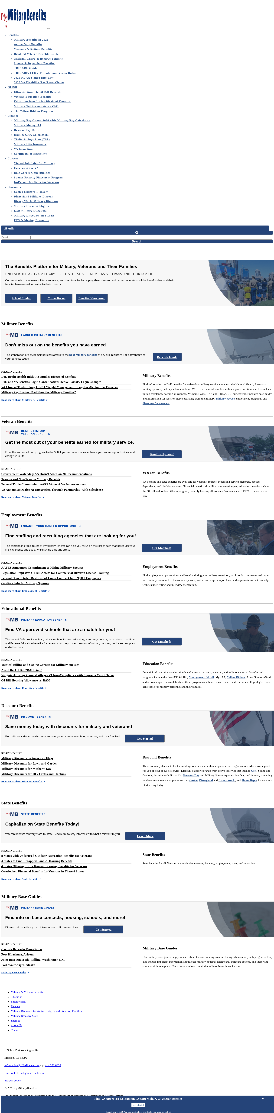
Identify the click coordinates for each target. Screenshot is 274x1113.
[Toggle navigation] (48, 28)
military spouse (225, 398)
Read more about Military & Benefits (23, 399)
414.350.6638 (53, 1065)
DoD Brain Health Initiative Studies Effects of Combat (38, 376)
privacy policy (12, 1080)
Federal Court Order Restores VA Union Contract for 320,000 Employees (51, 578)
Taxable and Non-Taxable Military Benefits (30, 479)
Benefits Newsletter (91, 298)
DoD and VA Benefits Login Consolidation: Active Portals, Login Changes (51, 382)
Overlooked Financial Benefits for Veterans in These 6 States (42, 871)
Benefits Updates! (162, 454)
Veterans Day (191, 775)
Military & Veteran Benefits (27, 992)
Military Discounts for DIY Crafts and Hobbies (33, 774)
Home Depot (249, 780)
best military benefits (83, 355)
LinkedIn (38, 1072)
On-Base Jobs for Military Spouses (25, 583)
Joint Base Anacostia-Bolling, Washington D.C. (33, 959)
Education (16, 996)
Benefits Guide (167, 357)
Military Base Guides (13, 972)
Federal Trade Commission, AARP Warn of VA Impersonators (43, 484)
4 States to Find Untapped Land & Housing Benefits (36, 861)
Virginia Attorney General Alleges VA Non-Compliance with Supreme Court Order (57, 675)
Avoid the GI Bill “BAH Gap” (21, 670)
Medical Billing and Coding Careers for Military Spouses (40, 664)
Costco (193, 780)
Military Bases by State (24, 1015)
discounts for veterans (156, 403)
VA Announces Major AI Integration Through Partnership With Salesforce (52, 489)
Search (137, 241)
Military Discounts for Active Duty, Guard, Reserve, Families (46, 1011)
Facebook (10, 1072)
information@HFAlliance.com (21, 1065)
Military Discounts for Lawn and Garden (29, 763)
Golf (253, 770)
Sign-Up (9, 228)
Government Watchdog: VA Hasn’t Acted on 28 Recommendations (46, 474)
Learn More (145, 836)
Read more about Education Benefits (22, 688)
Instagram (25, 1072)
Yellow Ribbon (236, 677)
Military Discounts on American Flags (27, 758)
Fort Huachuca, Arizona (17, 954)
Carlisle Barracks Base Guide (21, 949)
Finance (15, 1006)
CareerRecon (56, 298)
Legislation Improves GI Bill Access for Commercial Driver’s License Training (55, 572)
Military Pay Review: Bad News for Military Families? (38, 392)
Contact (15, 1030)
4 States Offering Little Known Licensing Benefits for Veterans (44, 866)
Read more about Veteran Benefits (21, 497)
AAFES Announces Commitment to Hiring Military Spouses (42, 567)
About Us (16, 1025)
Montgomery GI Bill (201, 677)
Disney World (227, 780)
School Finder (21, 298)
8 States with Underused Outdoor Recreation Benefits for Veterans (46, 855)
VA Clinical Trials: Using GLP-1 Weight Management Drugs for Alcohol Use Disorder (59, 387)
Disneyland (206, 780)
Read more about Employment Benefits (24, 590)
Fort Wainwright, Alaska (18, 965)
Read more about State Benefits (19, 879)
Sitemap (15, 1020)
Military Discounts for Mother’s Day (26, 768)
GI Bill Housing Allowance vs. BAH (25, 680)
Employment (18, 1001)
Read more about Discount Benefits (21, 781)
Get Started (145, 738)
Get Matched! (161, 548)
